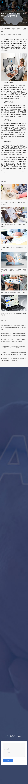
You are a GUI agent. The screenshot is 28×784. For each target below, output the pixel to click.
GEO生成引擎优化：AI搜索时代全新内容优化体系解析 (13, 354)
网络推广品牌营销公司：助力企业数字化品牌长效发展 (13, 335)
